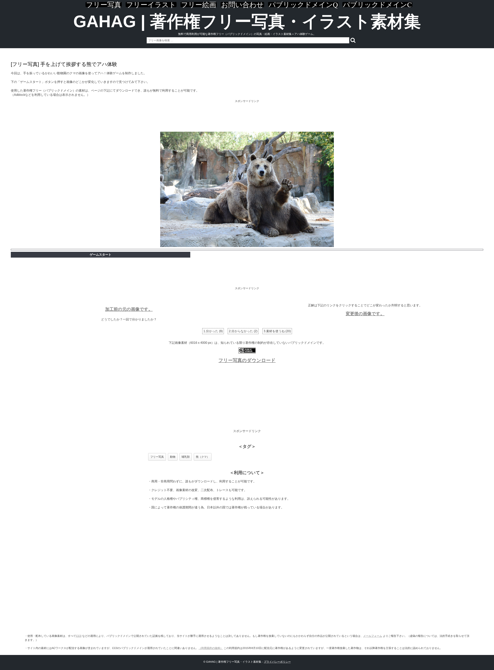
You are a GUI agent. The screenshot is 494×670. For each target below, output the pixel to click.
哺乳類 (186, 456)
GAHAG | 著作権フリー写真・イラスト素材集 (247, 21)
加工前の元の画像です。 (129, 309)
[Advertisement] (247, 116)
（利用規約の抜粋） (211, 648)
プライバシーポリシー (277, 661)
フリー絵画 (198, 4)
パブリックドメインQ (303, 4)
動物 (172, 456)
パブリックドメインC (377, 4)
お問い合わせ (242, 4)
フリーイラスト (151, 4)
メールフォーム (372, 635)
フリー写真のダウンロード (247, 360)
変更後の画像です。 (365, 313)
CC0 (78, 635)
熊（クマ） (202, 456)
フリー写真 (103, 4)
